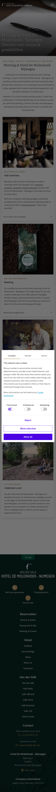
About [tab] (44, 355)
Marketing (44, 405)
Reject (28, 420)
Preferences (28, 405)
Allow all (28, 436)
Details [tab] (28, 355)
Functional (12, 405)
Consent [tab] (12, 355)
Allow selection (28, 428)
